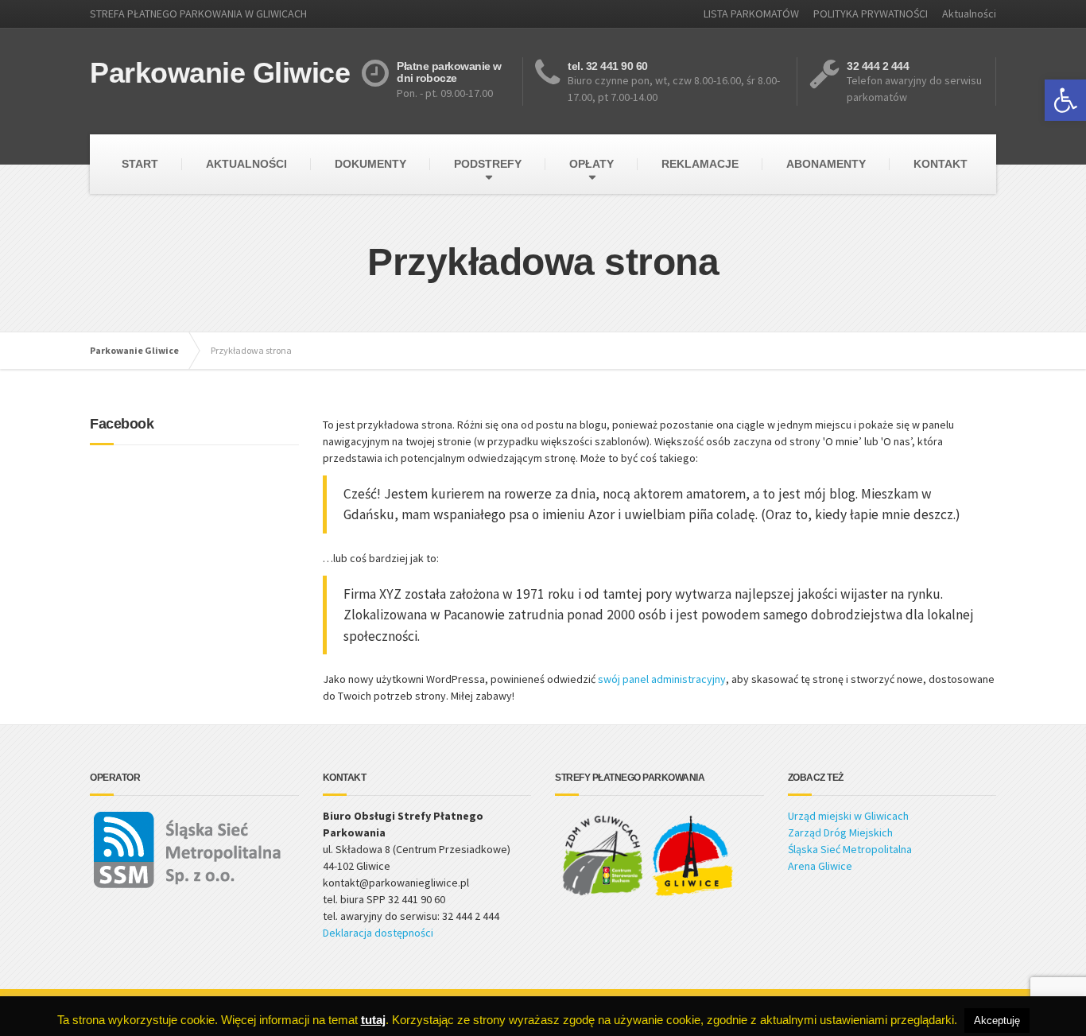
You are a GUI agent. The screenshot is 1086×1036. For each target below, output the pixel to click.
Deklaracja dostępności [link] (378, 932)
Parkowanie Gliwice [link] (134, 350)
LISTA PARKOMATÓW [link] (751, 13)
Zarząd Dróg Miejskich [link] (840, 832)
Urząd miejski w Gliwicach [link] (848, 816)
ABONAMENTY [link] (826, 163)
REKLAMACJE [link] (700, 163)
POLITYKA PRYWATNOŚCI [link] (870, 13)
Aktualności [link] (969, 13)
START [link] (140, 163)
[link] (1065, 100)
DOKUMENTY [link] (370, 163)
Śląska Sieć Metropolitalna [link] (850, 849)
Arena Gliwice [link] (820, 866)
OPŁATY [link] (591, 163)
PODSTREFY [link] (488, 163)
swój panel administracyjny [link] (662, 679)
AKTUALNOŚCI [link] (246, 163)
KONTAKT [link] (940, 163)
